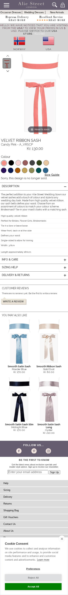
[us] (48, 46)
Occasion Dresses (10, 12)
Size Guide (52, 175)
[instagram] (47, 450)
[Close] (40, 33)
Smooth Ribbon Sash (48, 366)
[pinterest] (33, 450)
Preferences (33, 569)
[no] (19, 46)
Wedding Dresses (34, 12)
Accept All (33, 586)
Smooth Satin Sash (19, 366)
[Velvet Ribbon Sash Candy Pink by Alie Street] (7, 63)
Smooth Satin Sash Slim (19, 424)
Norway (19, 49)
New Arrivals (57, 12)
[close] (62, 538)
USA (48, 49)
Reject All (33, 577)
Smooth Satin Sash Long (48, 426)
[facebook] (19, 450)
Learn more (43, 559)
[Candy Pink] (4, 163)
